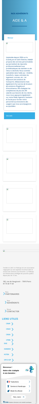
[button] (11, 293)
